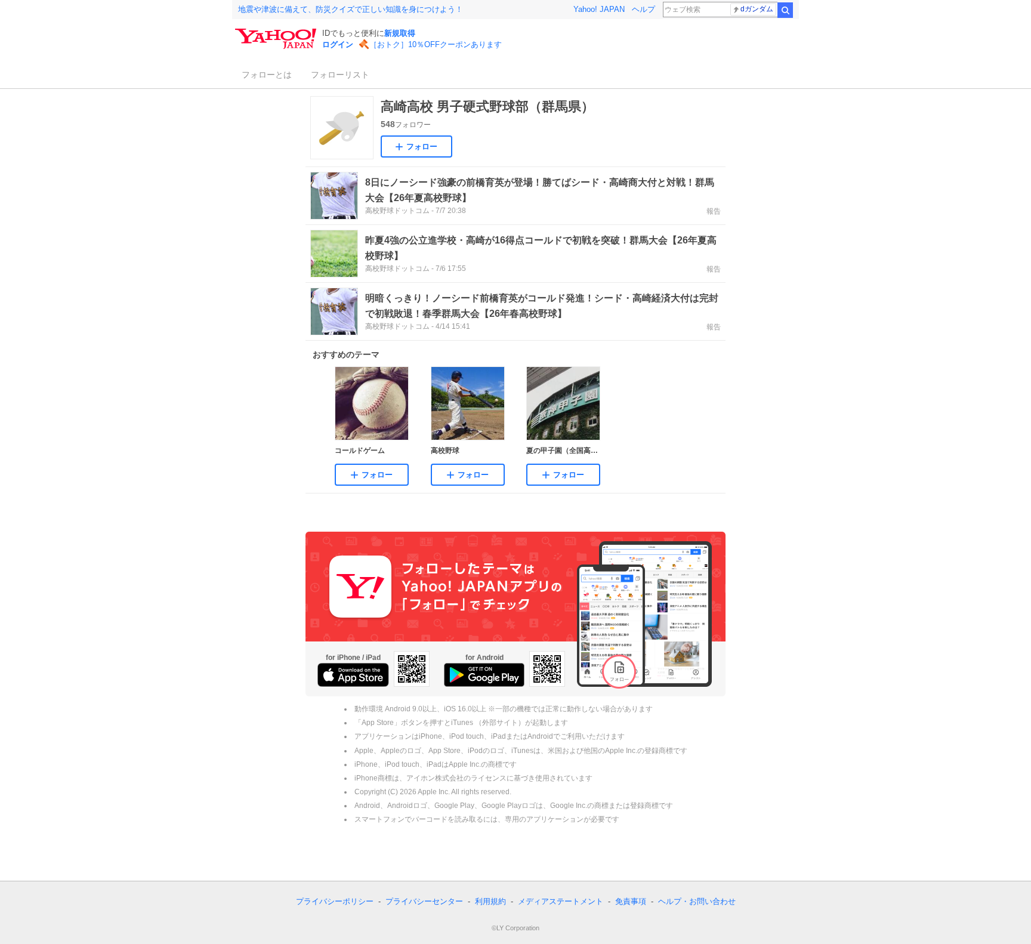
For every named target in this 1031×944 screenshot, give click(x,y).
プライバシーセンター (424, 901)
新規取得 (399, 33)
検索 (785, 10)
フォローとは (267, 74)
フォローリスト (340, 74)
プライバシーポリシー (334, 901)
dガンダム (756, 9)
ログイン (337, 44)
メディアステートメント (560, 901)
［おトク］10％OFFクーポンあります (435, 44)
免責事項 (630, 901)
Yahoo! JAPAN (599, 9)
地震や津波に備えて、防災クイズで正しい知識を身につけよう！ (350, 9)
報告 (713, 211)
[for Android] (484, 675)
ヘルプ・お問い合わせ (697, 901)
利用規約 (490, 901)
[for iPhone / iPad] (353, 675)
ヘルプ (643, 9)
